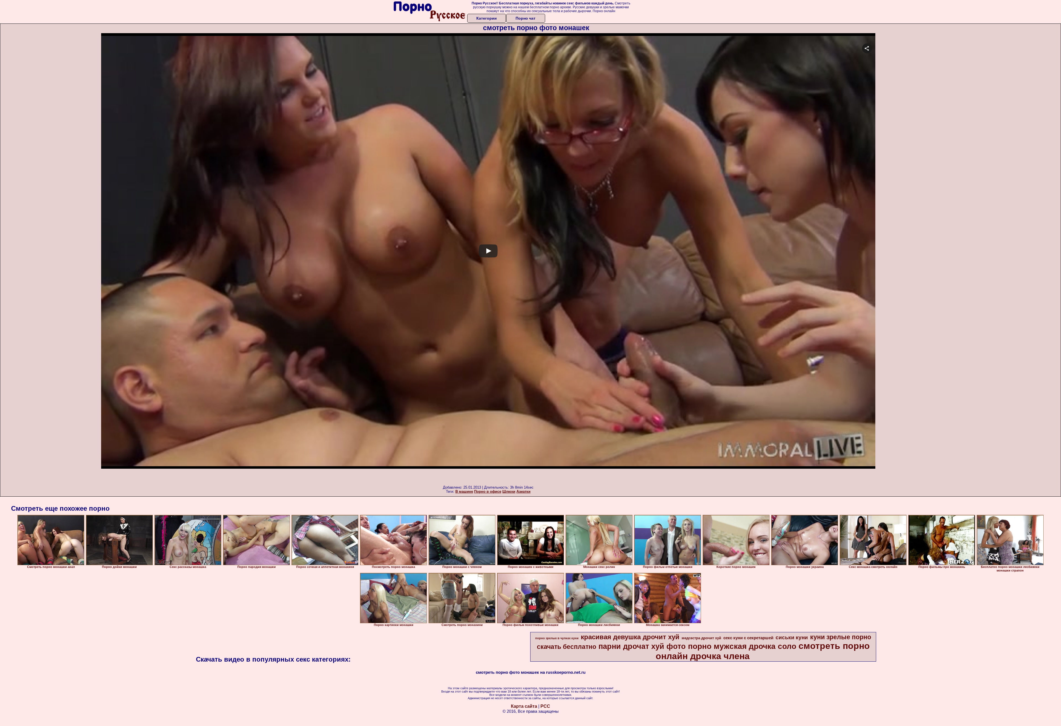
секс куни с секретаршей (748, 638)
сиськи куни (792, 637)
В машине (464, 491)
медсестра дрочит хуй (701, 638)
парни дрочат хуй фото (642, 646)
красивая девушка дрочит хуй (630, 637)
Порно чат (525, 18)
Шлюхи (508, 491)
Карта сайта (524, 706)
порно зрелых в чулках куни (557, 638)
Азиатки (523, 491)
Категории (486, 18)
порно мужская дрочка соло (742, 646)
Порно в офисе (487, 491)
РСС (545, 706)
